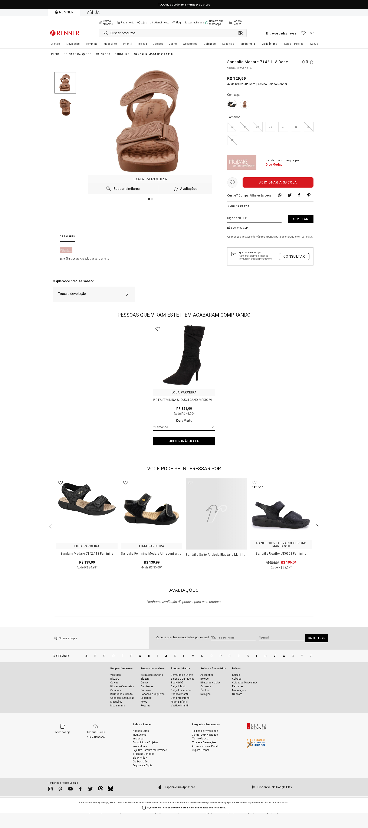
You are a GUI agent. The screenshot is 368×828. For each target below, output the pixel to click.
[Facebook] (80, 789)
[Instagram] (50, 789)
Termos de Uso (167, 802)
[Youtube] (70, 789)
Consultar (294, 256)
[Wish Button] (232, 182)
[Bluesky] (110, 789)
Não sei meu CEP (237, 227)
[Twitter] (90, 789)
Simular (301, 219)
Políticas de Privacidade (142, 802)
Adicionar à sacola (278, 182)
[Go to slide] (149, 199)
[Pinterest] (60, 789)
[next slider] (50, 526)
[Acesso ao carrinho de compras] (312, 34)
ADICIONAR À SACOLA (184, 441)
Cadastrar (316, 638)
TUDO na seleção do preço (184, 4)
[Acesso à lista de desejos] (303, 34)
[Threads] (100, 789)
